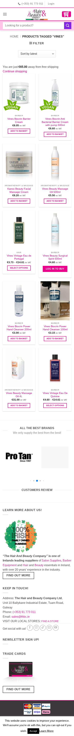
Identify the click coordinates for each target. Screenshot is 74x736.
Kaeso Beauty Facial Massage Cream (19, 190)
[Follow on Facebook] (30, 628)
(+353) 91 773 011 (24, 611)
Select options (19, 268)
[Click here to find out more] (21, 673)
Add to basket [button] (18, 131)
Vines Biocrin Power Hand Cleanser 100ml (55, 328)
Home (14, 36)
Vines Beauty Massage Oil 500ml (55, 190)
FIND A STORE (50, 621)
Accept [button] (33, 731)
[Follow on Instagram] (36, 628)
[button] (5, 14)
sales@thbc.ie (20, 616)
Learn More (46, 730)
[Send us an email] (49, 628)
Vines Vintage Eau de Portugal (19, 257)
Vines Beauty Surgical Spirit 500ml (55, 257)
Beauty (38, 565)
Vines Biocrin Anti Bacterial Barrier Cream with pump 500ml (55, 121)
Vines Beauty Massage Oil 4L (19, 395)
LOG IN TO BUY (55, 268)
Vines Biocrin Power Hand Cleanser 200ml (19, 328)
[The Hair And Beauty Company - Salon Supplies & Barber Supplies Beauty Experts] (37, 14)
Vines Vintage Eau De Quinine (55, 395)
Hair (25, 565)
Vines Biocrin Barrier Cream (19, 120)
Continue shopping (15, 71)
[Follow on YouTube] (56, 628)
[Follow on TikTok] (43, 628)
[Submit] (67, 25)
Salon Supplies (51, 560)
